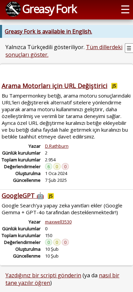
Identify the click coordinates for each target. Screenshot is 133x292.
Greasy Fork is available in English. (48, 31)
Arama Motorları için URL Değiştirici (54, 86)
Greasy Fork (49, 8)
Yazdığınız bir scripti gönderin (43, 275)
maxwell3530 (58, 222)
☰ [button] (125, 8)
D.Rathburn (57, 146)
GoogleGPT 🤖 (23, 195)
